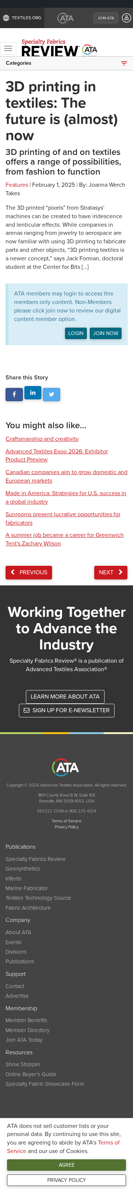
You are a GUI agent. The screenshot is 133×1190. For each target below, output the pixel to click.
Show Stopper (23, 1064)
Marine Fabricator (27, 888)
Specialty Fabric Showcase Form (45, 1084)
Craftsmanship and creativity (42, 439)
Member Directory (28, 1030)
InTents (13, 878)
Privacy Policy (66, 1180)
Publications (20, 961)
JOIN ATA (106, 18)
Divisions (16, 952)
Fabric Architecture (28, 908)
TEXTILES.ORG (26, 17)
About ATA (18, 932)
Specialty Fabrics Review (35, 859)
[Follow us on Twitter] (51, 395)
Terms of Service (66, 821)
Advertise (17, 996)
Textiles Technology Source (38, 898)
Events (13, 942)
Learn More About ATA (65, 696)
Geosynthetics (23, 868)
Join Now (105, 333)
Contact (15, 986)
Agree (67, 1165)
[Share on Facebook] (14, 395)
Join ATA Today (24, 1040)
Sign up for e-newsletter (70, 710)
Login (75, 333)
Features (17, 185)
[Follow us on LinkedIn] (33, 393)
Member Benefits (26, 1020)
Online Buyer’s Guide (31, 1074)
